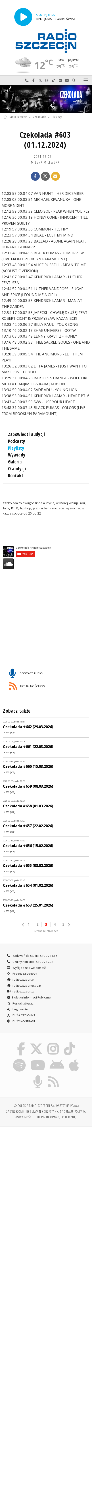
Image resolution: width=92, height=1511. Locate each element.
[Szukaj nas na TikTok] (69, 1043)
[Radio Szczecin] (46, 41)
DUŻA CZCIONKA (23, 1015)
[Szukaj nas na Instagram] (53, 1043)
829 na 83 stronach (46, 931)
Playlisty (57, 117)
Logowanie (20, 1009)
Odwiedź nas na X (40, 80)
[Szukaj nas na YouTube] (37, 1060)
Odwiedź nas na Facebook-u (33, 80)
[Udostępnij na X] (45, 176)
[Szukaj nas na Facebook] (21, 1043)
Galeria (15, 462)
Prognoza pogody (24, 973)
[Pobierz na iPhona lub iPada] (74, 1060)
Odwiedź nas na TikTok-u (53, 80)
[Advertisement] (46, 1179)
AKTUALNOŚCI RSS (32, 686)
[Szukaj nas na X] (36, 1043)
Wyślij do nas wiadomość (67, 80)
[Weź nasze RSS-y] (53, 1076)
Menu (85, 80)
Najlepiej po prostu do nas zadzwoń (26, 80)
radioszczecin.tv (23, 991)
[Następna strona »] (68, 924)
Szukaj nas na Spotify (60, 80)
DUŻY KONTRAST (23, 1021)
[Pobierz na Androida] (57, 1060)
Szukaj (73, 80)
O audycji (17, 468)
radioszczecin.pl (23, 980)
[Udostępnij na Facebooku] (35, 176)
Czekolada (39, 117)
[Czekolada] (46, 99)
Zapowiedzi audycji (26, 434)
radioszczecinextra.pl (27, 986)
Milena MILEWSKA (45, 162)
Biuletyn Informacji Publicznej (31, 997)
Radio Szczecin (18, 117)
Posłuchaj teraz (22, 1003)
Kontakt (15, 475)
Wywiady (16, 455)
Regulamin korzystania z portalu (49, 1111)
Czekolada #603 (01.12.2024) (45, 139)
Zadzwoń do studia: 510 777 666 (34, 956)
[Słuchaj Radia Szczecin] (23, 17)
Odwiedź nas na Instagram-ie (47, 80)
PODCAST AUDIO (31, 673)
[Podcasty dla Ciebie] (38, 1076)
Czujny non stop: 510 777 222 (32, 962)
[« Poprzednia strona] (23, 924)
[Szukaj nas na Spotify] (19, 1060)
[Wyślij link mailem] (55, 176)
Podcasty (16, 441)
